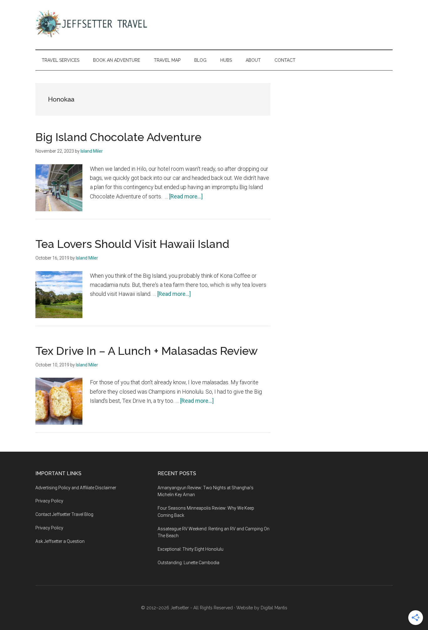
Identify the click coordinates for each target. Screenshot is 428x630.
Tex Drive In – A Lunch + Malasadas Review (146, 350)
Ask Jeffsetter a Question (60, 541)
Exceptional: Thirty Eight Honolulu (190, 549)
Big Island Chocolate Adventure (118, 137)
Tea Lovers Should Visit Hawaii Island (132, 243)
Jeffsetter (179, 607)
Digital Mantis (274, 607)
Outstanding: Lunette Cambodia (188, 562)
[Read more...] (186, 196)
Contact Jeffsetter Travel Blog (64, 514)
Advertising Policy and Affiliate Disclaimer (75, 487)
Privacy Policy (49, 500)
